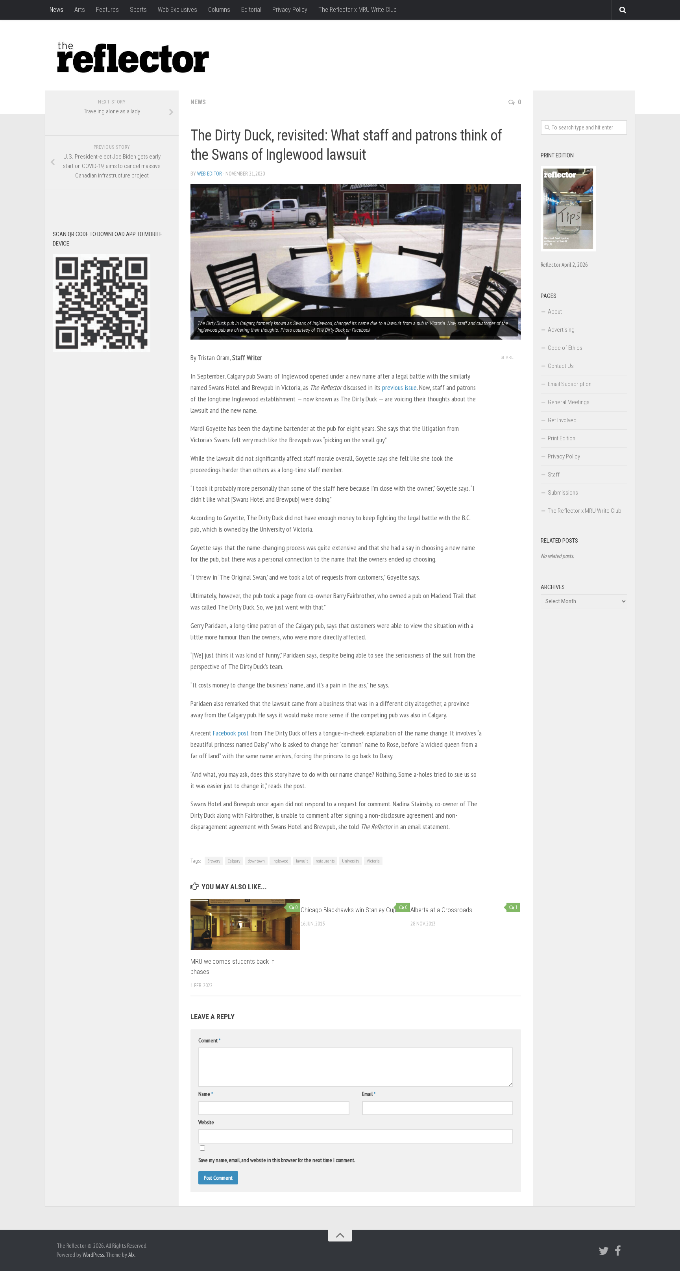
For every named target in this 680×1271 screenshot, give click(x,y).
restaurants (325, 861)
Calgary (234, 861)
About (555, 311)
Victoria (373, 861)
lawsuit (302, 861)
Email (368, 1093)
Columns (219, 9)
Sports (138, 9)
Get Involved (562, 420)
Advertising (561, 329)
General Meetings (568, 402)
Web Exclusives (177, 9)
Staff (554, 474)
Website (206, 1122)
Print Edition (561, 438)
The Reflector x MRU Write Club (357, 9)
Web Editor (209, 173)
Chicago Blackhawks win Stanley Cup (348, 910)
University (350, 861)
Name (205, 1093)
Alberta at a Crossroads (441, 910)
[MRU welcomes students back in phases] (245, 924)
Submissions (563, 492)
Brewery (213, 861)
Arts (79, 9)
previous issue (399, 387)
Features (107, 9)
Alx (131, 1254)
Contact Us (561, 365)
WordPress (93, 1254)
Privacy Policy (289, 9)
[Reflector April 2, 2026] (568, 249)
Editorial (251, 9)
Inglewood (280, 861)
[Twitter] (603, 1250)
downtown (256, 861)
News (56, 9)
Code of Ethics (565, 347)
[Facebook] (617, 1250)
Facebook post (231, 732)
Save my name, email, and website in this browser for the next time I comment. (276, 1160)
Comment (209, 1040)
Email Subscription (569, 384)
